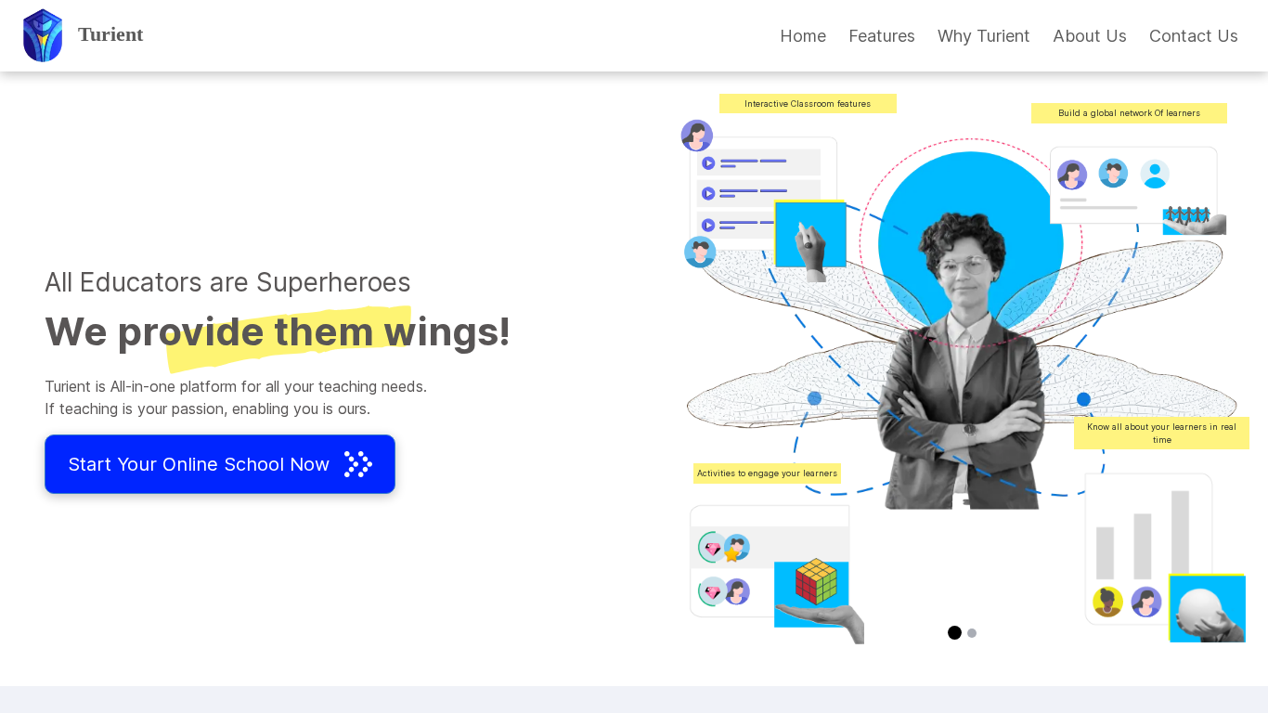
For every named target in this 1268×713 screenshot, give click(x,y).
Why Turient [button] (984, 35)
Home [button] (803, 35)
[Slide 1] (955, 632)
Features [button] (881, 35)
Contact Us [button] (1193, 35)
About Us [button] (1090, 35)
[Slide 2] (972, 633)
